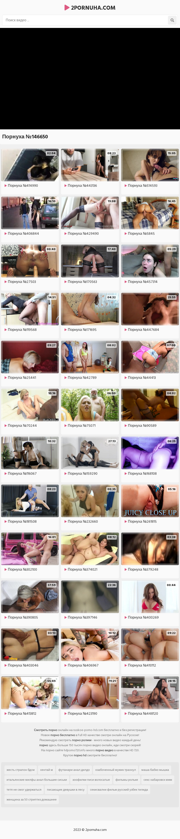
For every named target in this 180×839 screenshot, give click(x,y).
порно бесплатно (62, 735)
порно (43, 745)
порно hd (80, 755)
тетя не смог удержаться (24, 789)
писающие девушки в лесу (66, 789)
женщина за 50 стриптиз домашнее (32, 799)
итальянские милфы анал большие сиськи (37, 779)
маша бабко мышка (155, 769)
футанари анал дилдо (74, 769)
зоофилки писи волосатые (91, 779)
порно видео (104, 750)
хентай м (46, 769)
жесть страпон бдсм (21, 769)
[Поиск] (172, 20)
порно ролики (82, 740)
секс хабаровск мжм (158, 779)
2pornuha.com (92, 8)
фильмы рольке (126, 779)
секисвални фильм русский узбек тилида (119, 789)
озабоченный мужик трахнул (115, 769)
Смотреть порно (45, 730)
